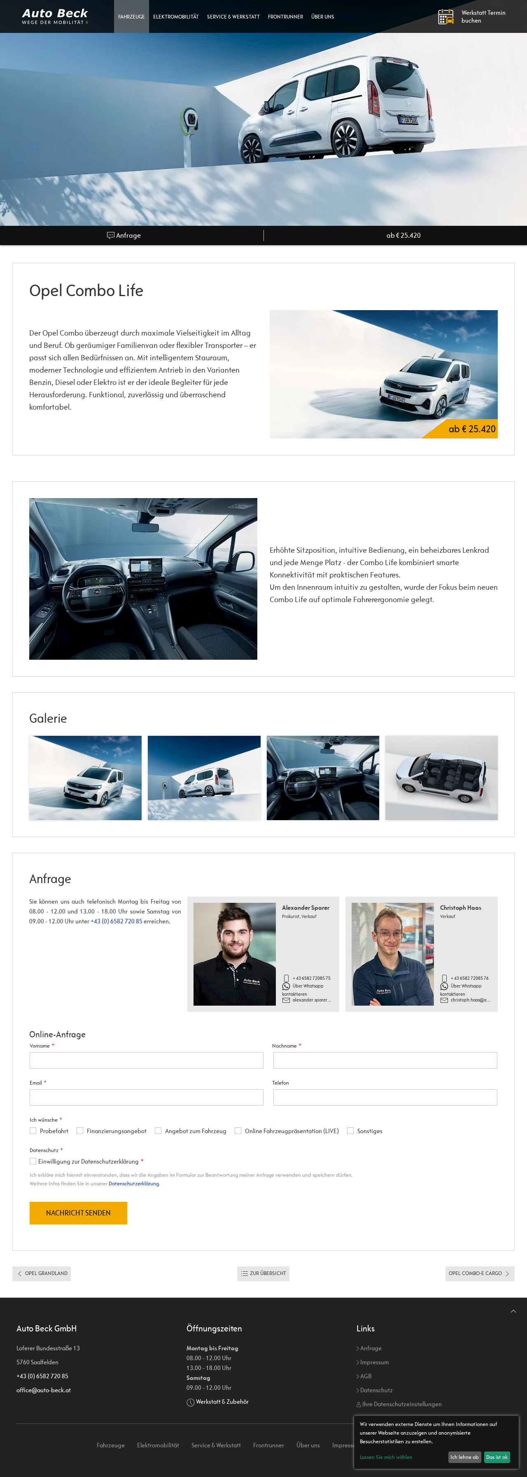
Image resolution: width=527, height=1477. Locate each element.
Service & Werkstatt (233, 16)
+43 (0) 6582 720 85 (116, 921)
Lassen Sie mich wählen (386, 1457)
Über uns (322, 16)
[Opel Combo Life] (143, 578)
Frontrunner (285, 16)
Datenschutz (376, 1390)
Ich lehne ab (464, 1457)
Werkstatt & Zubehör (222, 1401)
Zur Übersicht (267, 1273)
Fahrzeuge (131, 16)
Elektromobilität (176, 16)
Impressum (374, 1362)
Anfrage (128, 235)
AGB (365, 1376)
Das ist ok (497, 1457)
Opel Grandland (46, 1273)
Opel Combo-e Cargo (476, 1273)
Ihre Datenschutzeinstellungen (401, 1404)
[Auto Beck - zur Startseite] (55, 16)
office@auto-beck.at (43, 1390)
